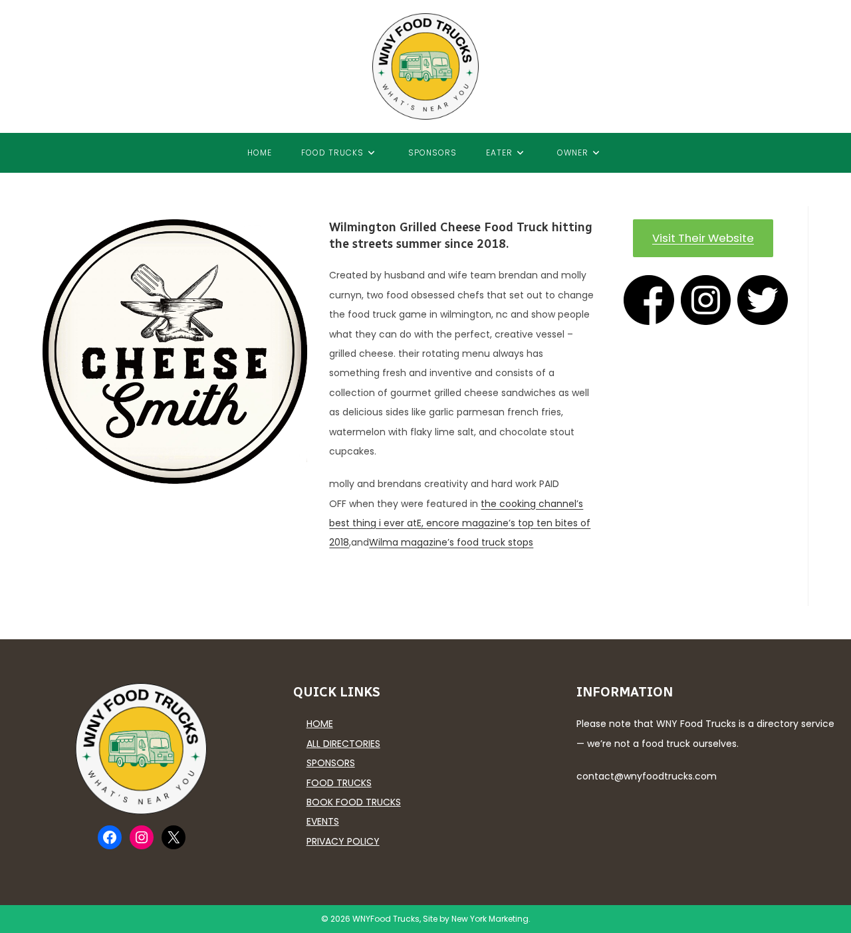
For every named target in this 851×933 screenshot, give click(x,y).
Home (319, 723)
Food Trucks (339, 782)
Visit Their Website (703, 238)
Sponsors (330, 763)
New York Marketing (490, 918)
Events (322, 821)
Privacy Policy (343, 841)
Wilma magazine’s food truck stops (451, 542)
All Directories (343, 743)
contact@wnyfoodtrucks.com (646, 776)
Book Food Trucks (353, 802)
